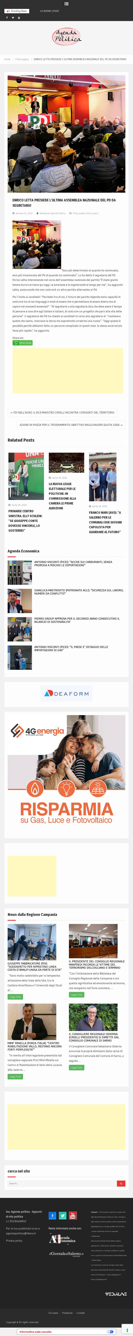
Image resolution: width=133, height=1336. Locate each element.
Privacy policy (14, 1240)
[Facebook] (7, 17)
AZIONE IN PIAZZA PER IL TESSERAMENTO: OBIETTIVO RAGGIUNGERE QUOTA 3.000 (70, 424)
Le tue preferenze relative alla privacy (81, 1331)
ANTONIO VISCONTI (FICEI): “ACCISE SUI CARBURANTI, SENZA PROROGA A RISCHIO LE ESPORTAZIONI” (73, 563)
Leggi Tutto (15, 996)
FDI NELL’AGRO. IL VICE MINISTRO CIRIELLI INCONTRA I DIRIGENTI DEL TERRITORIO (63, 412)
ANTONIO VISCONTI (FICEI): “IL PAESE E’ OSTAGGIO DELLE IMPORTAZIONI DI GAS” (71, 648)
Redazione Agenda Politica (52, 213)
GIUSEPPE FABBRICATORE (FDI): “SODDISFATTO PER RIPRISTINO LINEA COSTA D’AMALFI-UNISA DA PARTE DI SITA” (35, 967)
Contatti (81, 1313)
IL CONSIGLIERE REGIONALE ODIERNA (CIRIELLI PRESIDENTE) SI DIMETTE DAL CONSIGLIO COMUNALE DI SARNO (94, 1037)
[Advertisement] (67, 370)
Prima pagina (79, 213)
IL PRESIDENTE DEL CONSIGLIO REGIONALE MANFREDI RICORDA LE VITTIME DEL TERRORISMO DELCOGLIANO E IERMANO (97, 965)
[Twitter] (13, 17)
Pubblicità (67, 1313)
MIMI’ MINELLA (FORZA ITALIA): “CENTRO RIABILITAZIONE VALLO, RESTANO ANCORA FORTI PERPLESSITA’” (35, 1046)
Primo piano (92, 213)
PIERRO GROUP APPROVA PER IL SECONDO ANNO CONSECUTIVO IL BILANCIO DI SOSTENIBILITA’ (77, 620)
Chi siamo (53, 1313)
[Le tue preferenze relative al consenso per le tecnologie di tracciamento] (127, 1330)
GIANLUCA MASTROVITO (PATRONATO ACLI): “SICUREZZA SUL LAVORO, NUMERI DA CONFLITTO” (78, 592)
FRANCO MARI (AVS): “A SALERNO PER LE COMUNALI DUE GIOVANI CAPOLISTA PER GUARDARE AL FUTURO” (105, 522)
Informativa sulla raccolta (35, 1331)
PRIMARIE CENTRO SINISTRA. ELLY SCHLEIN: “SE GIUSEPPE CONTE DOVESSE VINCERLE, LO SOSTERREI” (25, 520)
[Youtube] (19, 17)
